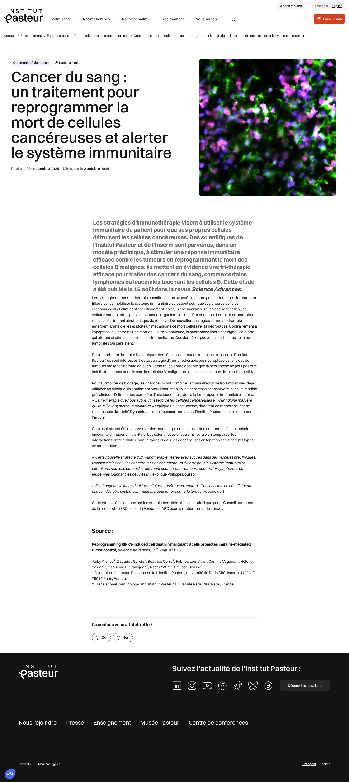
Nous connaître (135, 19)
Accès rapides (291, 6)
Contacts (25, 764)
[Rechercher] (234, 19)
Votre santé (61, 19)
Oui (104, 637)
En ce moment (172, 19)
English (337, 6)
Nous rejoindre (38, 722)
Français (321, 6)
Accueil (9, 35)
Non (126, 637)
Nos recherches (96, 19)
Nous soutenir (207, 19)
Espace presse (58, 35)
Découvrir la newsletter (305, 686)
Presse (75, 722)
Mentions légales (49, 764)
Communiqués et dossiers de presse (101, 35)
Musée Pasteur (159, 722)
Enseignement (112, 722)
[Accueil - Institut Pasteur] (23, 16)
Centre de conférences (218, 722)
